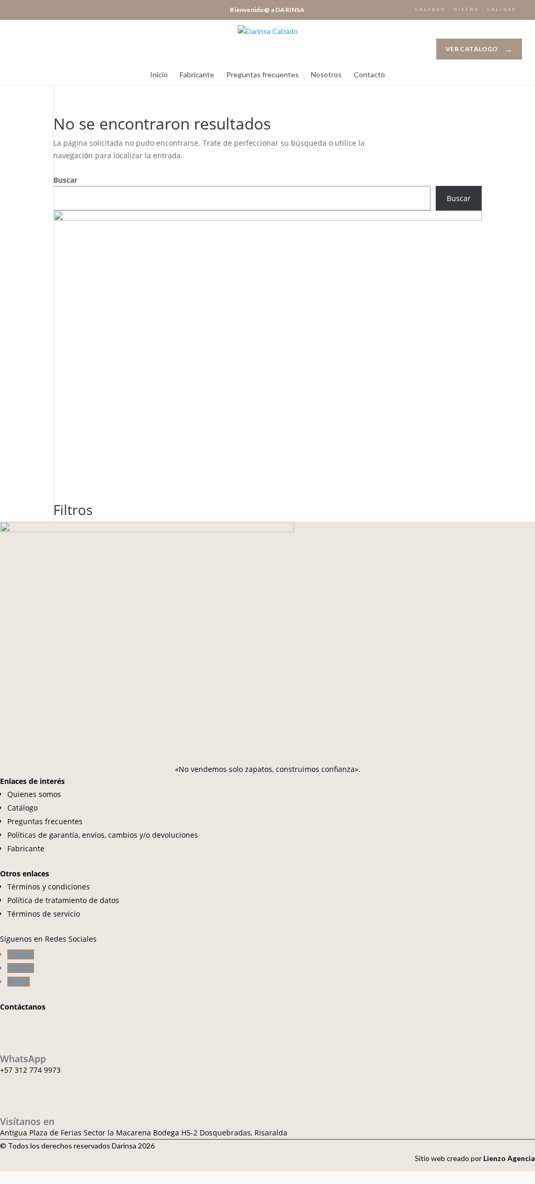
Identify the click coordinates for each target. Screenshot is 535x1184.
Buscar (65, 180)
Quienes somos (34, 794)
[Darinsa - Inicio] (268, 45)
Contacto (369, 74)
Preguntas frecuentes (262, 74)
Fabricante (197, 74)
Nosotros (326, 74)
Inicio (159, 74)
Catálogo (22, 808)
